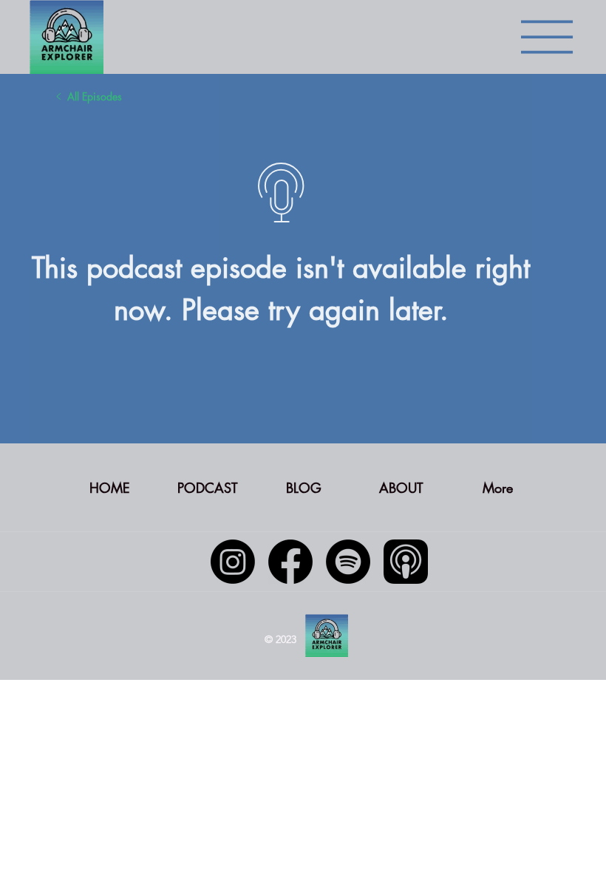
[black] (406, 561)
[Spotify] (348, 561)
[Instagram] (233, 561)
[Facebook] (290, 561)
